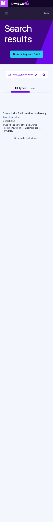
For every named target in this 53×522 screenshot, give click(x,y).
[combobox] (23, 74)
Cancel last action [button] (11, 117)
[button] (44, 74)
